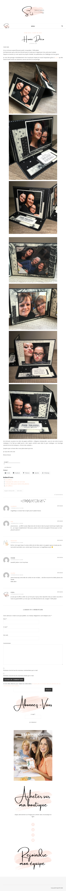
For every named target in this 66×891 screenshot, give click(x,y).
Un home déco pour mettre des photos (17, 484)
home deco (19, 490)
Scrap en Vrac (37, 33)
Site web (5, 635)
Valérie (13, 573)
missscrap (14, 541)
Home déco (27, 33)
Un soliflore (8, 480)
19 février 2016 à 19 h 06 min (17, 594)
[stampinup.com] (33, 755)
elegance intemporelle (9, 490)
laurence (14, 506)
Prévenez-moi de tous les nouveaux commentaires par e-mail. (20, 670)
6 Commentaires (58, 494)
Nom (5, 619)
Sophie (56, 57)
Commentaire (7, 643)
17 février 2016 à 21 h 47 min (17, 508)
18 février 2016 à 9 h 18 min (17, 542)
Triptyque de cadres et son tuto (15, 482)
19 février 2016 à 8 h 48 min (17, 575)
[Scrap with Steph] (33, 12)
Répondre (60, 506)
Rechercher (48, 689)
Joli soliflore (8, 486)
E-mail (6, 462)
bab (12, 521)
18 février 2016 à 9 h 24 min (17, 559)
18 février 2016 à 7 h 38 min (17, 523)
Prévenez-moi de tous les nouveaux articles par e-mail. (18, 675)
